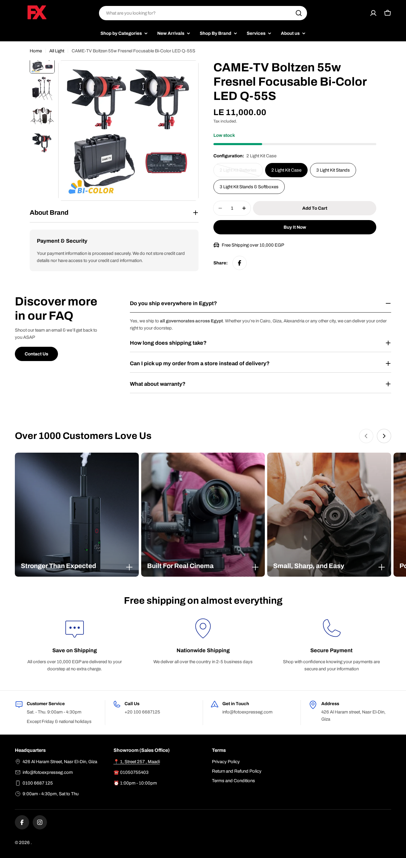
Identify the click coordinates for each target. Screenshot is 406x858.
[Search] (298, 13)
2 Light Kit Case (286, 170)
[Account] (373, 13)
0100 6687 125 (38, 783)
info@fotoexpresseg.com (48, 772)
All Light (56, 50)
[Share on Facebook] (239, 263)
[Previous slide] (366, 436)
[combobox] (203, 13)
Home (36, 50)
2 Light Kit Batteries (240, 172)
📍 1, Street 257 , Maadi (137, 761)
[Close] (129, 567)
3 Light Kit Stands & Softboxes (249, 186)
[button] (77, 566)
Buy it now (295, 227)
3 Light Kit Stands (333, 170)
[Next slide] (384, 436)
